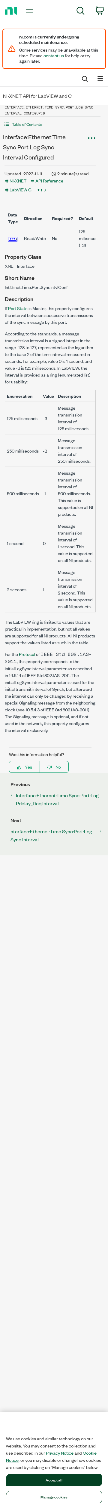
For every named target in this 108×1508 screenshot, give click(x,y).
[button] (50, 124)
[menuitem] (80, 11)
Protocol (27, 654)
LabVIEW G (21, 189)
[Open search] (84, 78)
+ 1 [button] (39, 190)
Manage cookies (54, 1497)
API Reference (49, 180)
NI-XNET (18, 180)
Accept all (54, 1480)
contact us (54, 55)
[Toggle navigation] (30, 11)
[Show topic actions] (92, 138)
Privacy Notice (60, 1453)
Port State (18, 308)
